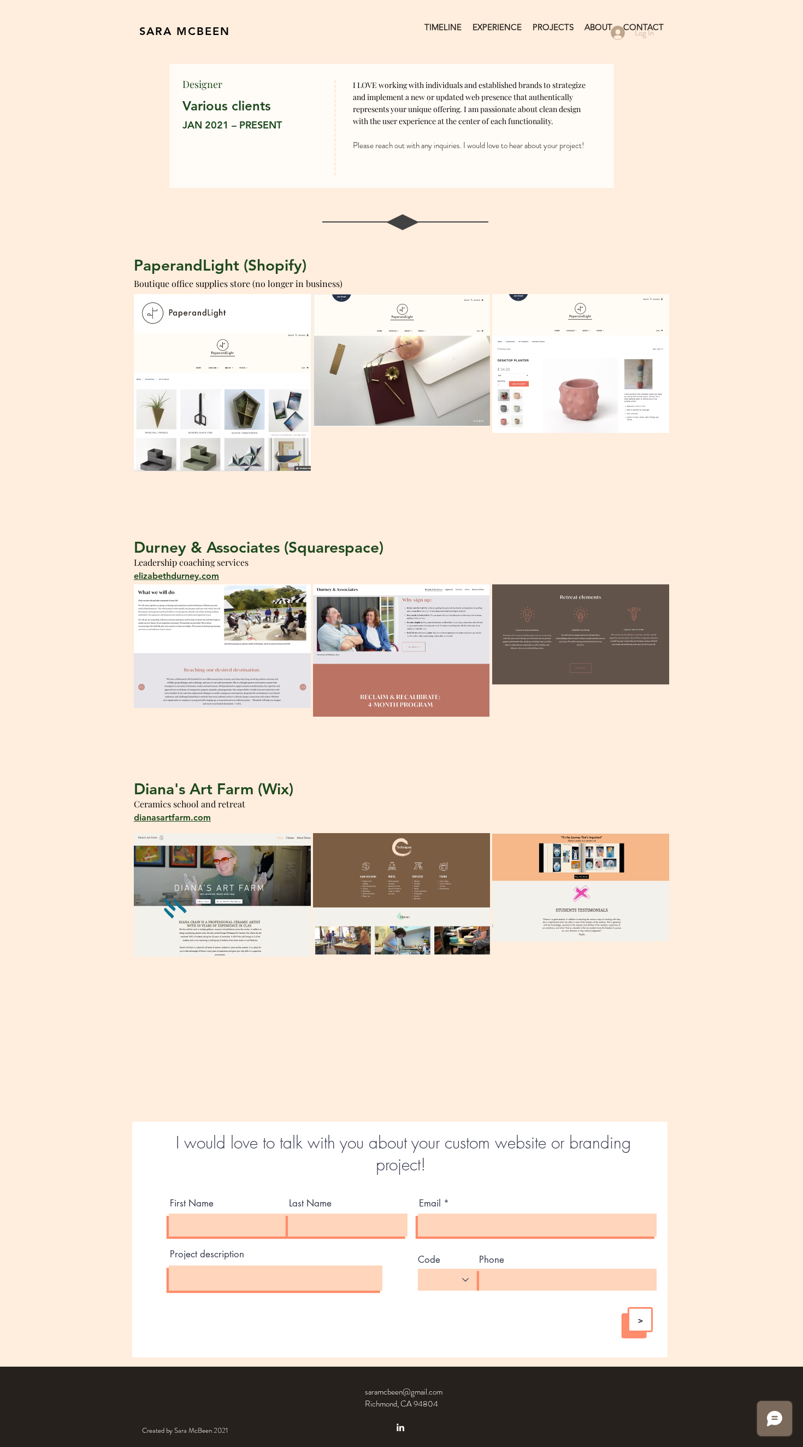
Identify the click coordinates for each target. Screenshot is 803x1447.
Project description (207, 1254)
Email (430, 1203)
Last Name (310, 1203)
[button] (553, 27)
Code (429, 1259)
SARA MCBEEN (184, 31)
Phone (491, 1259)
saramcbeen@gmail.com (403, 1392)
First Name (192, 1203)
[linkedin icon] (400, 1427)
